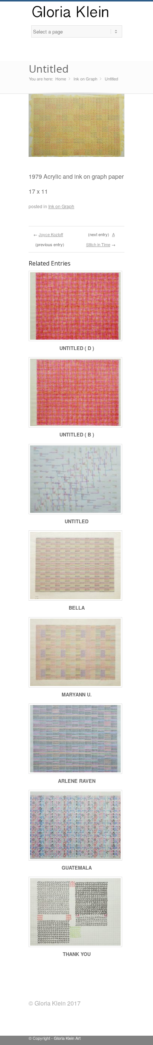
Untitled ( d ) (76, 348)
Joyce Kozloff (51, 234)
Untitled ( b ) (76, 434)
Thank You (77, 953)
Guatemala (77, 867)
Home (60, 79)
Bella (77, 607)
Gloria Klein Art (67, 1038)
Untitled (49, 68)
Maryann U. (77, 694)
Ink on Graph (85, 79)
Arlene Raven (76, 780)
